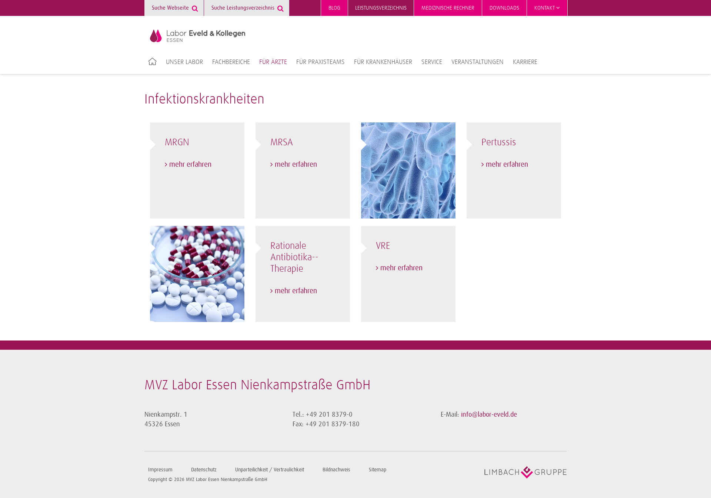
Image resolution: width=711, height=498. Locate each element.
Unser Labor (184, 62)
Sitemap (377, 470)
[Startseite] (197, 36)
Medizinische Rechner (447, 8)
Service (431, 62)
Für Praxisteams (320, 62)
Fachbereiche (231, 62)
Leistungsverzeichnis (381, 8)
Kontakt (545, 8)
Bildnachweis (336, 470)
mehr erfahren (190, 164)
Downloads (504, 8)
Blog (334, 8)
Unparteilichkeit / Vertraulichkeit (269, 470)
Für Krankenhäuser (383, 62)
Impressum (160, 470)
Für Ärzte (273, 62)
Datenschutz (204, 470)
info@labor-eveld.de (489, 414)
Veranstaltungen (477, 62)
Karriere (525, 62)
